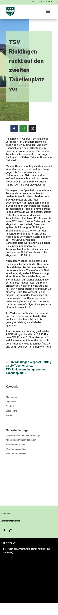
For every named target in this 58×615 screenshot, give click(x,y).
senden (8, 597)
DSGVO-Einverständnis (14, 577)
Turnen (9, 415)
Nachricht (8, 574)
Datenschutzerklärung (10, 521)
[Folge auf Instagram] (10, 530)
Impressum (5, 513)
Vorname (37, 559)
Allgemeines (11, 397)
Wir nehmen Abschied (16, 444)
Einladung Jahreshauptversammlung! (23, 435)
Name (6, 556)
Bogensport (11, 401)
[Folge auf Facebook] (4, 530)
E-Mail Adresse (11, 566)
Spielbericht (11, 411)
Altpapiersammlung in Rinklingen (21, 440)
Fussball (10, 406)
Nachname (38, 563)
